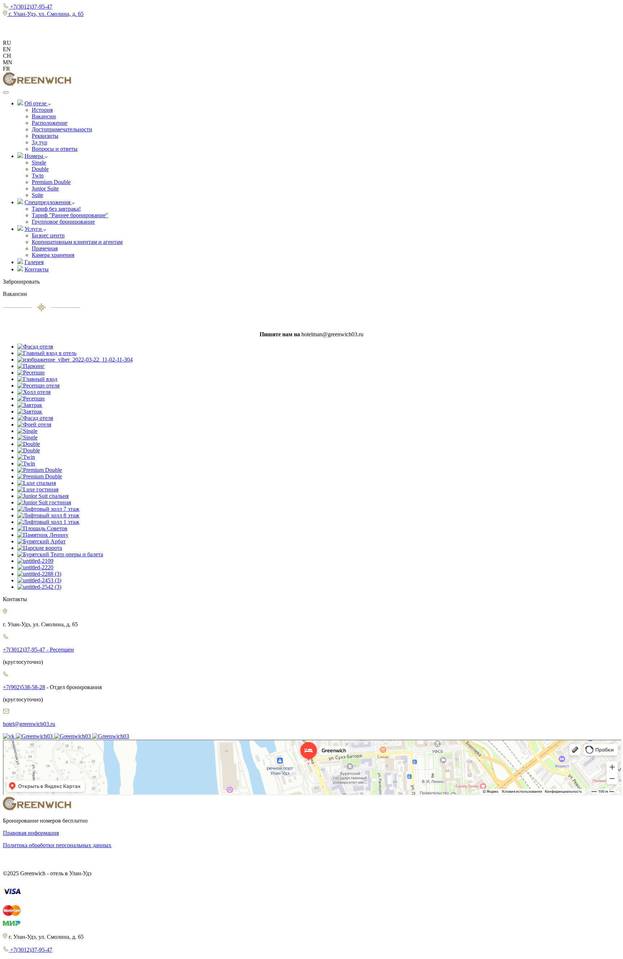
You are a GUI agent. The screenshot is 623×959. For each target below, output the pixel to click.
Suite (37, 195)
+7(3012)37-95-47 (30, 950)
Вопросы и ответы (55, 149)
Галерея (34, 262)
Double (40, 169)
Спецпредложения (48, 202)
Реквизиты (45, 136)
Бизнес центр (48, 235)
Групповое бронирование (63, 222)
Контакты (37, 269)
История (42, 110)
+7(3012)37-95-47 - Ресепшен (38, 650)
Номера (35, 156)
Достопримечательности (62, 129)
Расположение (49, 123)
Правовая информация (31, 833)
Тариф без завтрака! (56, 209)
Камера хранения (53, 255)
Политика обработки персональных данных (57, 845)
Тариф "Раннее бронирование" (70, 215)
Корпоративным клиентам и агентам (77, 242)
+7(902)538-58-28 (24, 687)
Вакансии (44, 116)
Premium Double (51, 182)
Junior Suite (45, 188)
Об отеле (36, 103)
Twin (38, 175)
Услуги (34, 229)
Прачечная (45, 248)
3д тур (39, 142)
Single (39, 162)
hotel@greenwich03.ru (29, 724)
